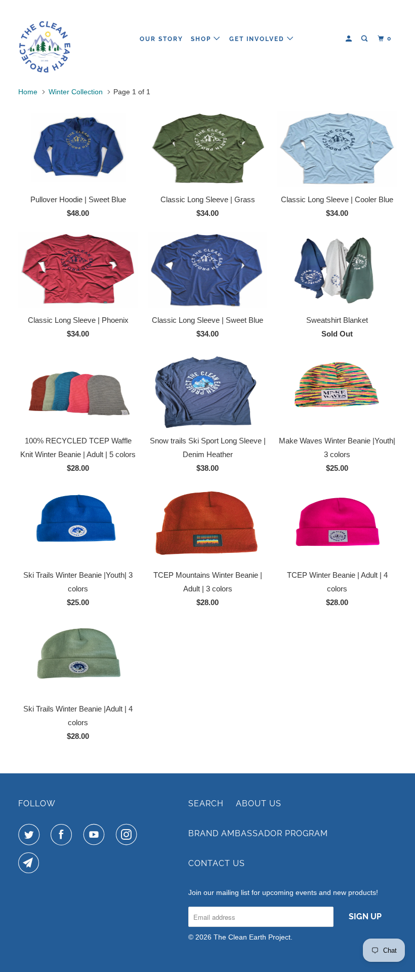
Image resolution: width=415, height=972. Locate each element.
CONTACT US (216, 863)
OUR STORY (161, 39)
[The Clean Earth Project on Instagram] (128, 834)
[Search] (365, 38)
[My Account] (350, 38)
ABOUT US (258, 803)
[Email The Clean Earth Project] (31, 863)
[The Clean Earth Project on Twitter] (31, 834)
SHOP (202, 39)
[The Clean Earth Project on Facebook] (63, 834)
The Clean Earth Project (252, 937)
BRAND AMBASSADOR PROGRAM (258, 833)
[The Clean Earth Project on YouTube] (96, 834)
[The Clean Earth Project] (49, 39)
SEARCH (206, 803)
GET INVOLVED (258, 39)
